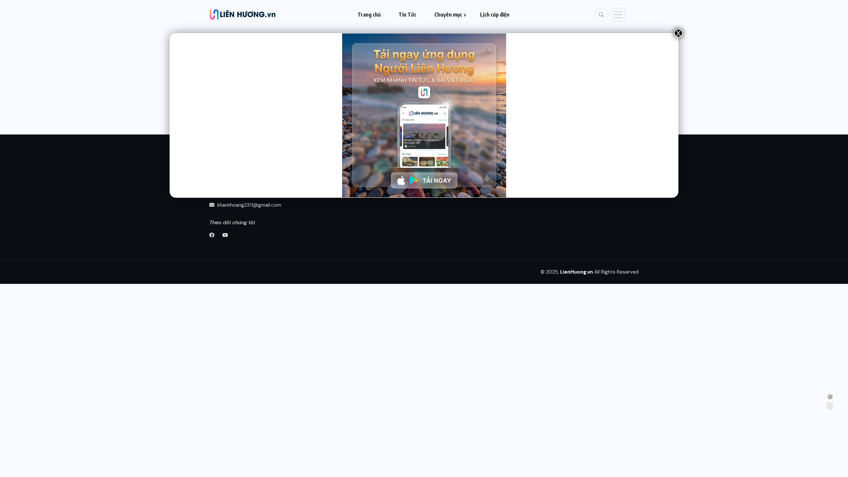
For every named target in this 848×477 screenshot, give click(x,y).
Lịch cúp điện (494, 14)
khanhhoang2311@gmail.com (248, 205)
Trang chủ (369, 14)
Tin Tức (407, 14)
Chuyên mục (448, 14)
